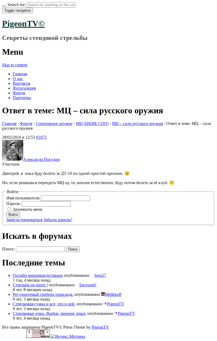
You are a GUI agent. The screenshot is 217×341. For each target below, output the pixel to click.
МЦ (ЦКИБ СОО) (92, 123)
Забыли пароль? (57, 219)
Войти (13, 215)
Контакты (21, 83)
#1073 (41, 137)
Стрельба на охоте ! (30, 285)
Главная (20, 74)
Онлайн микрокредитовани (38, 275)
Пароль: (14, 203)
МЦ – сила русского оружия (137, 123)
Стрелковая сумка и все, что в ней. (44, 304)
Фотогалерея (24, 88)
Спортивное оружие (54, 123)
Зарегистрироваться (24, 219)
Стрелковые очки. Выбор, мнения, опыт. (49, 313)
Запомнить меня (27, 209)
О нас (18, 78)
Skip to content (14, 65)
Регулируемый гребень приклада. (43, 294)
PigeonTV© (23, 23)
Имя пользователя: (23, 198)
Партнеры (22, 97)
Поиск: (8, 249)
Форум (19, 93)
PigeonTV (100, 327)
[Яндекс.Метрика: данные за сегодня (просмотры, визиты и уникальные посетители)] (68, 336)
